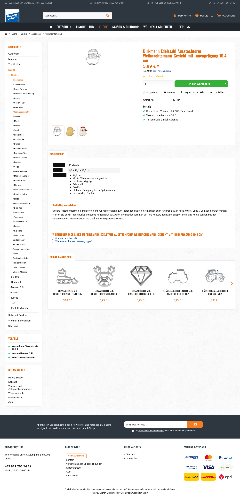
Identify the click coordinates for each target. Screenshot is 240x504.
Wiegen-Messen (20, 272)
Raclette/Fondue (19, 308)
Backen (14, 75)
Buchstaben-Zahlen (22, 203)
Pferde (17, 144)
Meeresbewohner (21, 176)
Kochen (14, 292)
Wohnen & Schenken (19, 320)
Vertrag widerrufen (76, 456)
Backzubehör (18, 240)
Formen (17, 226)
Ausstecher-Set (20, 222)
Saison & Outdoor (17, 315)
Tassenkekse (19, 84)
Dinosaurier (19, 139)
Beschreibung (57, 154)
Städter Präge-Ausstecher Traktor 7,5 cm (215, 292)
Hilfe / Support (16, 377)
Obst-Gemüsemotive (23, 190)
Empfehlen (218, 92)
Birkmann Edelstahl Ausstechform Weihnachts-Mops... (104, 292)
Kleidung (18, 231)
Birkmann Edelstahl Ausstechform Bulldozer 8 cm (67, 292)
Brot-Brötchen (19, 244)
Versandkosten (112, 489)
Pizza (15, 254)
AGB (10, 401)
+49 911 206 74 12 (18, 466)
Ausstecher (18, 80)
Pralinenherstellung (21, 258)
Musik (16, 121)
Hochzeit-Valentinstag (24, 94)
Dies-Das (18, 208)
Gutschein (13, 53)
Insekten (18, 162)
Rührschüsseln (19, 263)
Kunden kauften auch (61, 256)
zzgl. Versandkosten (162, 71)
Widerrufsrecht (16, 393)
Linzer (16, 199)
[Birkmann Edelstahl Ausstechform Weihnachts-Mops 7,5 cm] (104, 276)
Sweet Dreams (20, 89)
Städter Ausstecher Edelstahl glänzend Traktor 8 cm (178, 292)
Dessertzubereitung (21, 249)
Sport (16, 130)
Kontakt (12, 381)
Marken (12, 59)
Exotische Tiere (20, 153)
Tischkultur (14, 64)
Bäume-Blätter (20, 180)
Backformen (18, 235)
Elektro (14, 276)
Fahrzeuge (19, 135)
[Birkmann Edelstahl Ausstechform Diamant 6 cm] (141, 276)
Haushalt (15, 282)
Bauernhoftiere (20, 148)
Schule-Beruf (19, 212)
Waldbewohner (20, 171)
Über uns (13, 326)
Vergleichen (152, 92)
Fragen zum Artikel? (193, 92)
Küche (11, 69)
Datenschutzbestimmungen (151, 430)
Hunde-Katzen (20, 158)
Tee (12, 303)
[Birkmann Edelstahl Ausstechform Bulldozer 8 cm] (68, 276)
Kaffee (14, 297)
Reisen (17, 126)
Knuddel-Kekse (20, 194)
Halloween (19, 107)
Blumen (17, 185)
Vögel (16, 167)
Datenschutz (15, 397)
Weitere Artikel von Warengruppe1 (73, 241)
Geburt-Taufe (19, 103)
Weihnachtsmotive (22, 112)
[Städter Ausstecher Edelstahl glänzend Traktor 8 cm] (178, 276)
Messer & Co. (18, 287)
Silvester (18, 116)
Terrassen (18, 217)
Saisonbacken (19, 267)
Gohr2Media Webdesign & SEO (134, 493)
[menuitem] (225, 15)
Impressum (72, 475)
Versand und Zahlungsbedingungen (20, 388)
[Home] (51, 27)
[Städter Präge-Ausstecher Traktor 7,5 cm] (215, 276)
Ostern (17, 98)
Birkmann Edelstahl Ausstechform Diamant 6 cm (141, 292)
